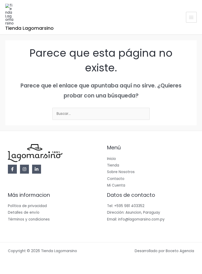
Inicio (111, 158)
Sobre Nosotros (121, 171)
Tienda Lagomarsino (29, 28)
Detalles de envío (23, 212)
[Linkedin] (36, 169)
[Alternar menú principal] (191, 17)
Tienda (113, 165)
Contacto (115, 178)
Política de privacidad (27, 205)
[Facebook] (12, 169)
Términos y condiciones (29, 219)
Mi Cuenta (116, 185)
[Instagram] (24, 169)
